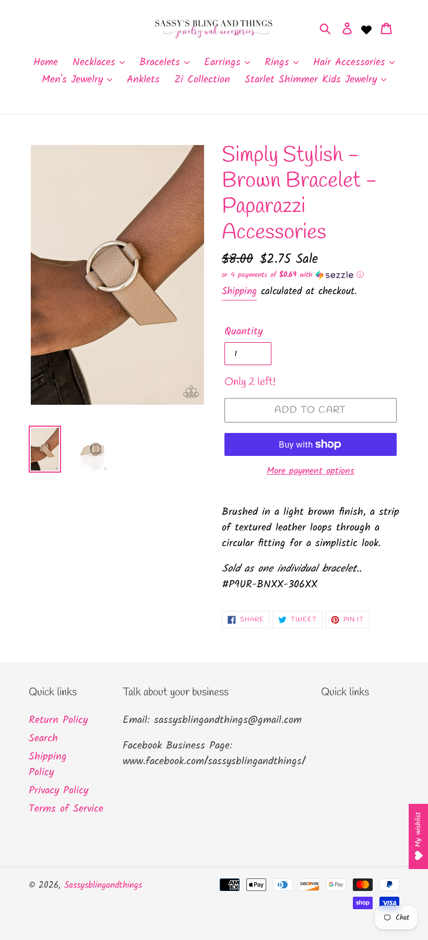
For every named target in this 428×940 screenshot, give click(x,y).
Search (43, 738)
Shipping (239, 291)
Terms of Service (66, 809)
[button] (310, 275)
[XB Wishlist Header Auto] (366, 28)
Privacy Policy (58, 790)
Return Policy (58, 720)
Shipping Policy (48, 765)
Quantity (243, 332)
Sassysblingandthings (103, 885)
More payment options (310, 471)
